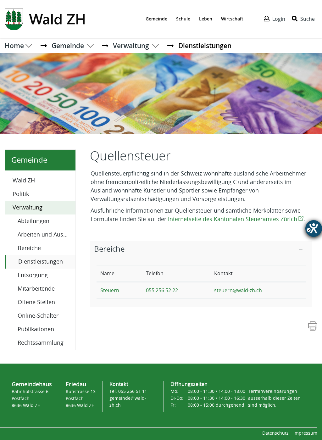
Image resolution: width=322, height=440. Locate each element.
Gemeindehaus (32, 384)
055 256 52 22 (162, 290)
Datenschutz (275, 433)
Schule (183, 19)
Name (107, 273)
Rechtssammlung (41, 342)
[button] (68, 45)
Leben (205, 19)
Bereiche (29, 248)
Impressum (305, 433)
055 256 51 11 (132, 391)
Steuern (109, 290)
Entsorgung (33, 275)
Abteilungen (33, 221)
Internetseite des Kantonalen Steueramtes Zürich (235, 219)
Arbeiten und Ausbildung (46, 234)
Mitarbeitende (36, 288)
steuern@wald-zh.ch (238, 290)
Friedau (76, 384)
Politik (21, 194)
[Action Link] (312, 325)
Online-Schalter (38, 315)
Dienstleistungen (46, 261)
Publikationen (36, 329)
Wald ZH (24, 180)
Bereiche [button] (109, 249)
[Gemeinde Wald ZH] (45, 18)
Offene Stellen (36, 302)
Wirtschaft (232, 19)
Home (14, 45)
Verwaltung (27, 207)
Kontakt (223, 273)
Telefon (155, 273)
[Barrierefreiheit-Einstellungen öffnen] (313, 228)
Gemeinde (156, 19)
